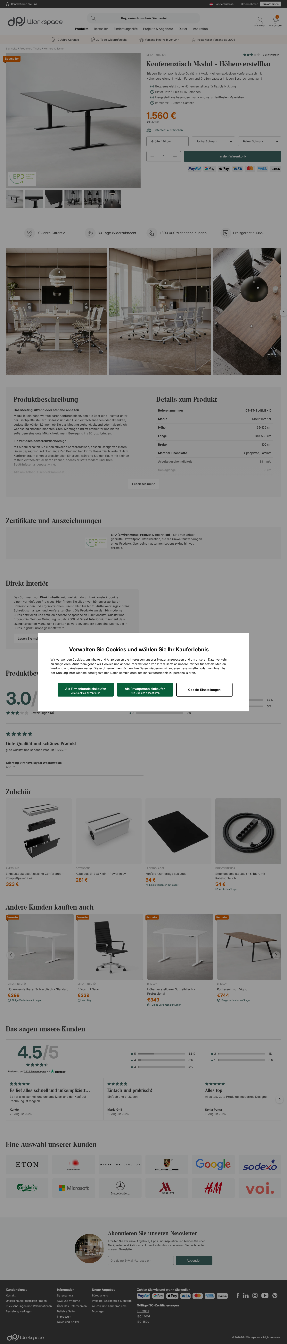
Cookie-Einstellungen (204, 690)
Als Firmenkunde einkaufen (85, 690)
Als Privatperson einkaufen (145, 690)
